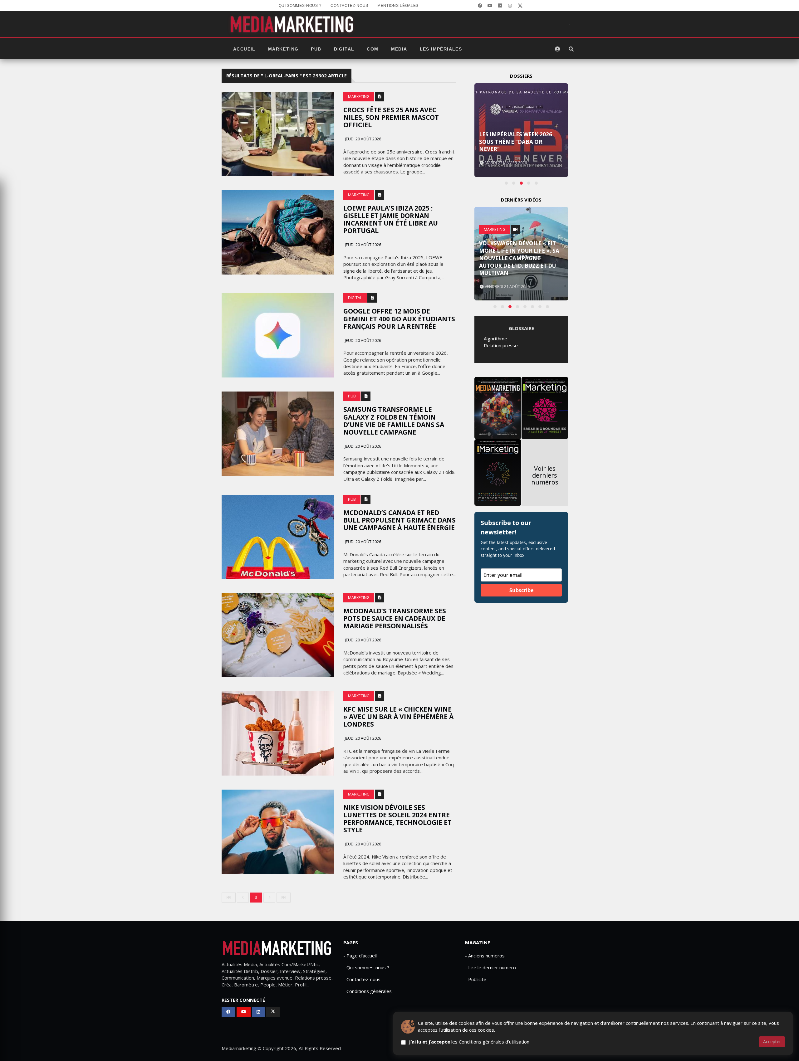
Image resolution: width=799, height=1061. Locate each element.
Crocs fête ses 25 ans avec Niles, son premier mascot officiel (391, 117)
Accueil (244, 48)
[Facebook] (480, 5)
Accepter (772, 1041)
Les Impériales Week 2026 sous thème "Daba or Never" (515, 142)
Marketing (283, 48)
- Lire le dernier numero (490, 967)
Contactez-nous (349, 5)
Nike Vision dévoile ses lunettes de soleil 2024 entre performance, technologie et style (397, 818)
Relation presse (501, 345)
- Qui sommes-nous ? (366, 967)
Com (372, 48)
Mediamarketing (239, 1048)
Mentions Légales (398, 5)
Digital (344, 48)
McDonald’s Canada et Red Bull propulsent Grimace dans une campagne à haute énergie (399, 520)
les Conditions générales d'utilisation (490, 1042)
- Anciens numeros (485, 955)
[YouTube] (490, 5)
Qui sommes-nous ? (300, 5)
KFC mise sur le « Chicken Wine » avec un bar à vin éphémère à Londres (398, 716)
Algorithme (495, 338)
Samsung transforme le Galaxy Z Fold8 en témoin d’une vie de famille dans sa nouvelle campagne (393, 420)
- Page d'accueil (360, 955)
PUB (316, 48)
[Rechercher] (571, 49)
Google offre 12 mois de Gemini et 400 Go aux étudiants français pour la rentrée (399, 318)
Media (399, 48)
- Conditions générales (367, 991)
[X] (520, 5)
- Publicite (475, 979)
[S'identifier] (557, 49)
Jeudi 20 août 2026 (362, 139)
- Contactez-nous (361, 979)
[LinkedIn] (500, 5)
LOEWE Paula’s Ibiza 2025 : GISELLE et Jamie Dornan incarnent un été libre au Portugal (390, 219)
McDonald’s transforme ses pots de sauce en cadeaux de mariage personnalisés (394, 618)
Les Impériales (441, 48)
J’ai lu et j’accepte (469, 1042)
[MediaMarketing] (292, 24)
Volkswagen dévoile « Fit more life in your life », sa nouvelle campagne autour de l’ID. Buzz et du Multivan (519, 258)
